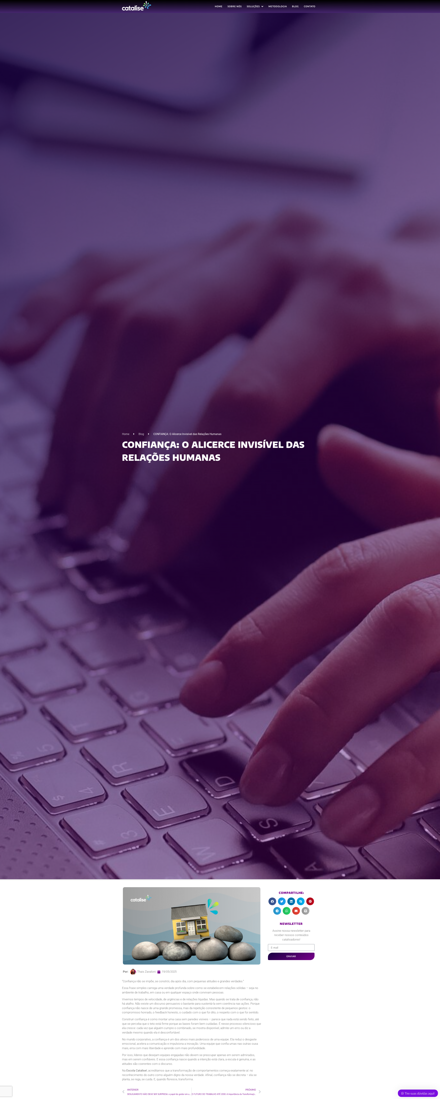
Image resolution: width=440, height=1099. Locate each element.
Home (125, 434)
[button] (272, 901)
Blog (141, 434)
